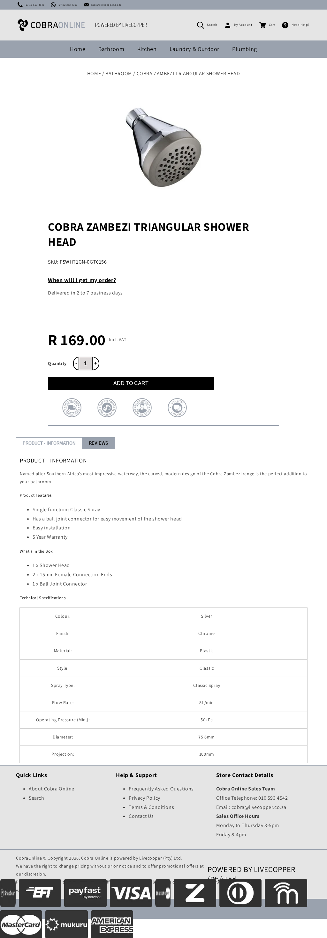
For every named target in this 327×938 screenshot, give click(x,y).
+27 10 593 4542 (34, 4)
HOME (94, 73)
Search (212, 25)
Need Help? (300, 25)
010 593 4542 (273, 798)
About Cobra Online (51, 788)
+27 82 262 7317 (67, 4)
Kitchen (147, 49)
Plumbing (244, 49)
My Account (243, 25)
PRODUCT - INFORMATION (49, 443)
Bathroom (111, 49)
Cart (272, 25)
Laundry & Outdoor (194, 49)
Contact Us (141, 816)
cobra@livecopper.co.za (106, 4)
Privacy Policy (144, 798)
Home (77, 49)
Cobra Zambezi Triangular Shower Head (188, 73)
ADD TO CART (130, 383)
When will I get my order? (82, 280)
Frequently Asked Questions (161, 788)
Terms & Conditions (151, 807)
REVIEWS (98, 443)
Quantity (57, 363)
